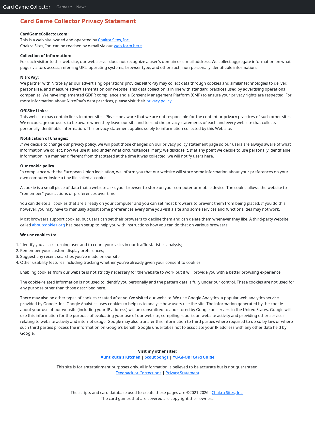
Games (62, 7)
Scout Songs (157, 357)
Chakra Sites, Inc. (114, 40)
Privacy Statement (182, 373)
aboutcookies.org (48, 225)
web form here (128, 45)
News (81, 7)
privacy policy (158, 101)
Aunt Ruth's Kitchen (121, 357)
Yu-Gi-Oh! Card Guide (193, 357)
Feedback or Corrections (138, 373)
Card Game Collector (26, 6)
